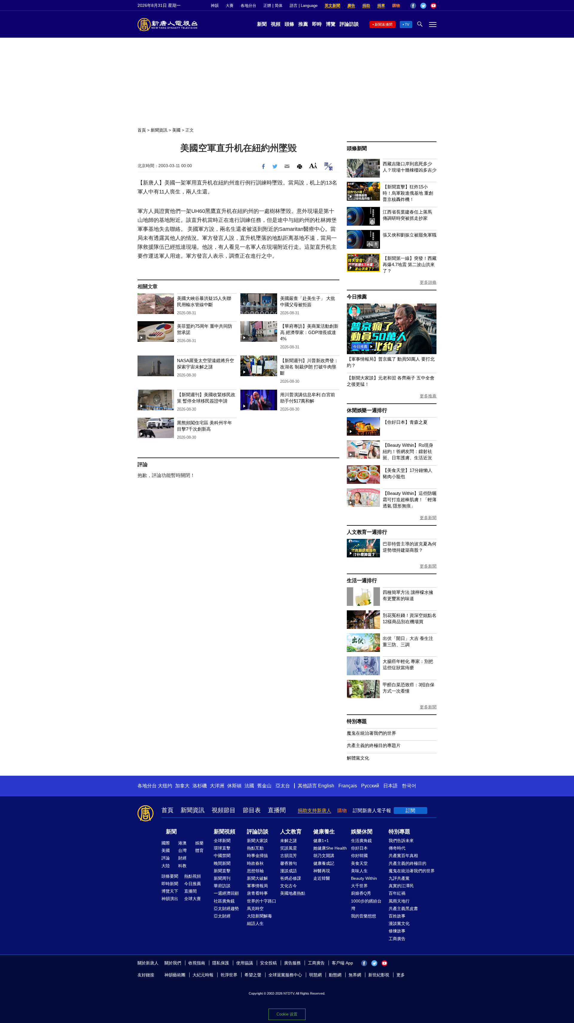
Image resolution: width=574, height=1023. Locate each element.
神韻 (215, 5)
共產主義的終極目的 (407, 863)
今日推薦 (357, 297)
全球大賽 (192, 898)
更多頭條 (428, 282)
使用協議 (244, 963)
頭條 (289, 24)
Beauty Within (364, 878)
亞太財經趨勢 (226, 908)
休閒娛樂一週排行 (367, 410)
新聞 (262, 24)
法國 (249, 785)
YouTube (433, 6)
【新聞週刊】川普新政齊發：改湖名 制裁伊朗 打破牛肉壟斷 (309, 367)
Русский (370, 785)
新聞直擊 (222, 870)
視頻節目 (224, 810)
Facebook (413, 6)
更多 (400, 974)
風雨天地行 (399, 901)
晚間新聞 (222, 863)
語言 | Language (303, 5)
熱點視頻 (192, 876)
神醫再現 (321, 870)
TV (407, 24)
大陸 (165, 865)
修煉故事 (397, 931)
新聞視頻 (224, 832)
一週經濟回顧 (226, 893)
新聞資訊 (159, 130)
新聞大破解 (257, 878)
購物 (396, 5)
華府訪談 (222, 885)
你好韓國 (359, 855)
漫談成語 (288, 870)
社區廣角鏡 (224, 901)
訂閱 (410, 810)
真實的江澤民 (401, 885)
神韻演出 (169, 898)
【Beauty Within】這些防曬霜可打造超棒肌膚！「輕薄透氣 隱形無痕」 (409, 499)
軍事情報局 (257, 885)
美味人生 (359, 870)
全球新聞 (222, 840)
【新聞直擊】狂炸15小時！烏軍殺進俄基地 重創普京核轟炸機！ (408, 193)
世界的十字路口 (261, 901)
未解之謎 (288, 840)
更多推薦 (428, 396)
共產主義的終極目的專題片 (374, 745)
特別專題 (357, 721)
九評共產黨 (399, 878)
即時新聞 (169, 883)
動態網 (335, 974)
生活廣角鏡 (361, 840)
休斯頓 (234, 785)
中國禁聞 (222, 855)
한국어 (409, 785)
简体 (279, 5)
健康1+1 (321, 840)
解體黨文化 (358, 757)
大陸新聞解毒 (259, 916)
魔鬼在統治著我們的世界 (371, 733)
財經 (182, 858)
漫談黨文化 (399, 923)
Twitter (423, 6)
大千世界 (359, 885)
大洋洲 (217, 785)
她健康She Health (330, 848)
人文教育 (291, 832)
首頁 (142, 130)
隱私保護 (220, 963)
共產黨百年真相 (403, 855)
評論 (165, 858)
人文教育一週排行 (367, 532)
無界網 (355, 974)
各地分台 (248, 5)
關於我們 (172, 963)
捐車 (381, 5)
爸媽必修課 (290, 878)
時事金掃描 (257, 855)
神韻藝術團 (174, 974)
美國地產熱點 (292, 893)
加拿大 (182, 785)
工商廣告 (397, 938)
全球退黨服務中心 (285, 974)
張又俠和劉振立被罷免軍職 (409, 234)
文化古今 (288, 885)
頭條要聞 (169, 876)
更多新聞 (428, 517)
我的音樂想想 (363, 916)
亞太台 (283, 785)
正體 (267, 5)
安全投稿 (268, 963)
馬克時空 (255, 908)
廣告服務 (292, 963)
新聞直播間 (384, 24)
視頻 (275, 24)
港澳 (182, 843)
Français (347, 785)
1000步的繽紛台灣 (366, 905)
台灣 (182, 850)
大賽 (229, 5)
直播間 (277, 810)
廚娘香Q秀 (361, 893)
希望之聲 (253, 974)
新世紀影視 (378, 974)
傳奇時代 (397, 848)
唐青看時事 (257, 893)
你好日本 (359, 848)
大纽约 (165, 785)
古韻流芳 (288, 855)
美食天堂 (359, 863)
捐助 (366, 5)
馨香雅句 (288, 863)
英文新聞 (332, 5)
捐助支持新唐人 (314, 810)
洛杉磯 (200, 785)
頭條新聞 (357, 148)
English (326, 785)
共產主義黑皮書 (403, 908)
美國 (176, 130)
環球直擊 (222, 848)
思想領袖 (255, 870)
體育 (199, 850)
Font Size (313, 165)
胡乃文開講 (323, 855)
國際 (165, 843)
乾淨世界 (229, 974)
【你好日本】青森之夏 (405, 422)
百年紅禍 (397, 893)
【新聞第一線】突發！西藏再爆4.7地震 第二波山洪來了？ (409, 264)
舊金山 (264, 785)
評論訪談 (349, 24)
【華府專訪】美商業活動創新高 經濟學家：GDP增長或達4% (309, 332)
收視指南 (196, 963)
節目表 (252, 810)
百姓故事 (397, 916)
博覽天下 (169, 891)
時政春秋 (255, 863)
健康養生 (324, 832)
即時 (317, 24)
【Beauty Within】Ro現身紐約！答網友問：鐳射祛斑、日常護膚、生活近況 (408, 451)
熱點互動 (255, 848)
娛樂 (199, 843)
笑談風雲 (288, 848)
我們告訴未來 (401, 840)
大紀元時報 (203, 974)
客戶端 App (342, 963)
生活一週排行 (362, 580)
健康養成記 (323, 863)
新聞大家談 (257, 840)
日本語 (390, 785)
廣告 (351, 5)
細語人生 (255, 923)
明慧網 (315, 974)
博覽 (330, 24)
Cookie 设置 (287, 1014)
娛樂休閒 (362, 832)
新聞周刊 (222, 878)
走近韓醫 (321, 878)
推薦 (303, 24)
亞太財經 (222, 916)
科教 (182, 865)
